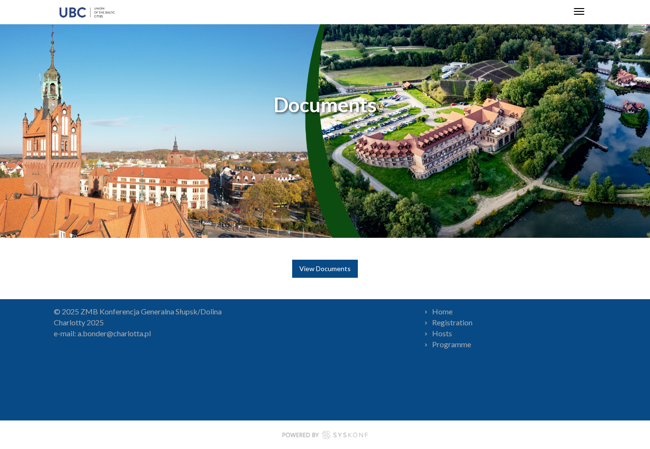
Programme (451, 344)
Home (442, 311)
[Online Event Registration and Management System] (325, 436)
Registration (452, 322)
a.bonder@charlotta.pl (114, 333)
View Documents (325, 268)
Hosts (442, 333)
